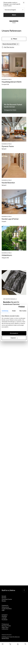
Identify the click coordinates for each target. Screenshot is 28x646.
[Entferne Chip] (17, 44)
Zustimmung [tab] (5, 310)
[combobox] (14, 10)
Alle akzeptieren (14, 333)
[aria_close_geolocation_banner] (24, 3)
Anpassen (13, 337)
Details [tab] (14, 310)
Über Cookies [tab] (22, 310)
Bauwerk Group (5, 638)
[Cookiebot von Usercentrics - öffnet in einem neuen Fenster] (20, 307)
